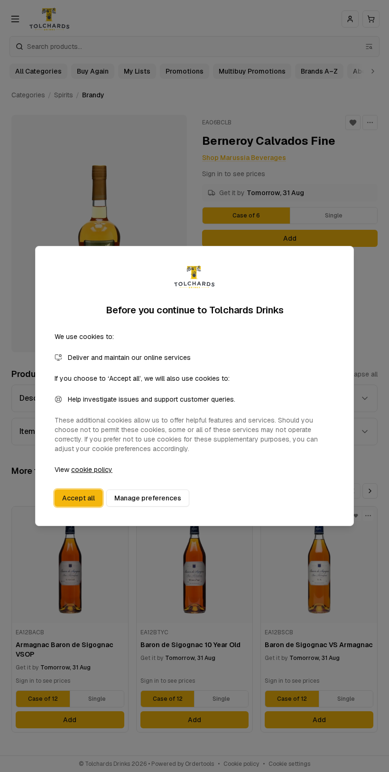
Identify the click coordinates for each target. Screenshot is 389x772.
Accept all (78, 498)
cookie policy (91, 469)
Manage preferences (147, 498)
